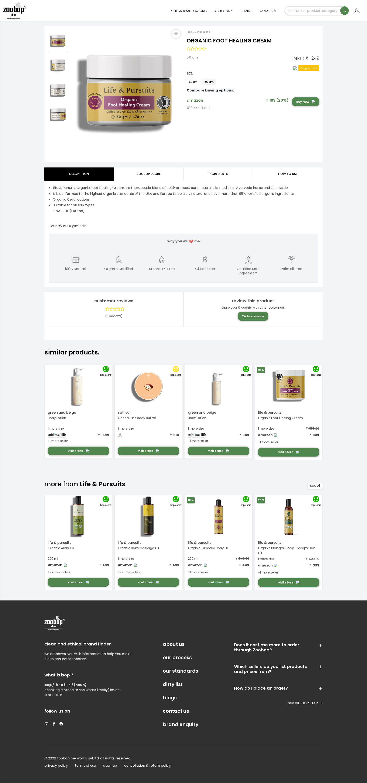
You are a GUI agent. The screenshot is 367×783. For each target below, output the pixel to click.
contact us (176, 711)
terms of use (85, 765)
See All (315, 485)
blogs (170, 697)
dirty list (173, 684)
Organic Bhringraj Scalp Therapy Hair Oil (286, 550)
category (223, 10)
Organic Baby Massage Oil (138, 548)
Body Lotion (57, 418)
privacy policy (56, 765)
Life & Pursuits (198, 32)
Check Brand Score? (189, 10)
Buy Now (302, 102)
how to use (287, 174)
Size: (190, 73)
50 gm (193, 82)
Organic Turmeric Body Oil (208, 548)
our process (177, 657)
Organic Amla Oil (61, 548)
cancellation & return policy (147, 765)
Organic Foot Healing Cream (280, 418)
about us (174, 644)
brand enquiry (180, 724)
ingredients (218, 174)
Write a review (253, 316)
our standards (180, 671)
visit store (76, 451)
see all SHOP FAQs (303, 703)
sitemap (110, 765)
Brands (246, 10)
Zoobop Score (149, 174)
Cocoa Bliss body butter (137, 418)
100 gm (209, 82)
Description (79, 174)
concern (268, 10)
